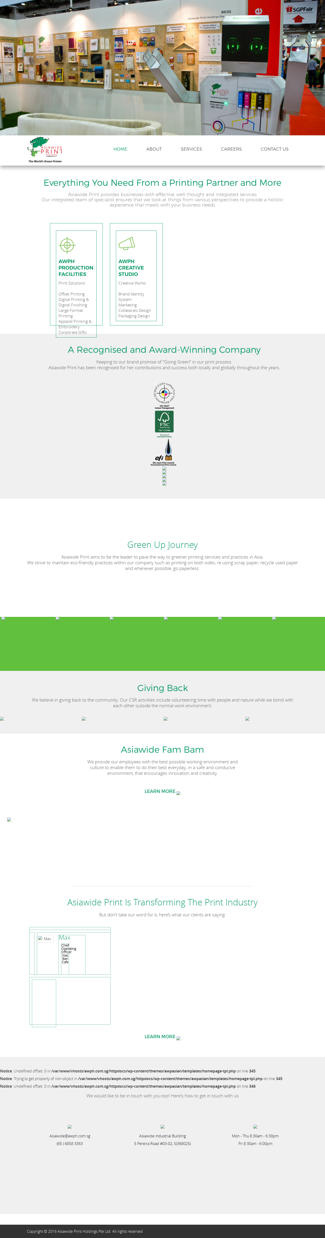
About (154, 148)
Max (64, 937)
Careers (231, 148)
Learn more (161, 1036)
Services (191, 148)
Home (120, 148)
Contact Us (275, 148)
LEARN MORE (161, 791)
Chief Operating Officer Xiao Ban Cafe (68, 953)
